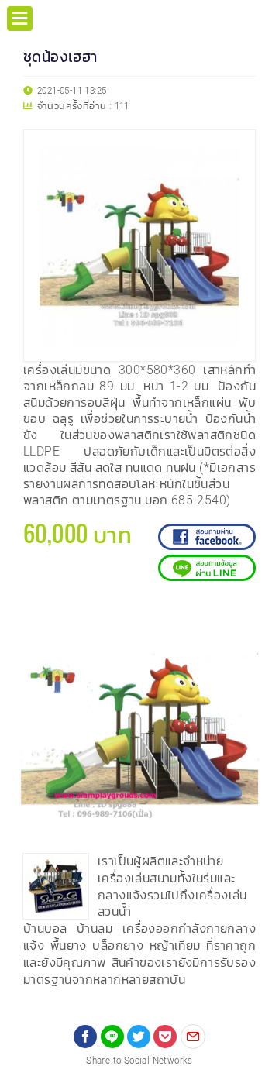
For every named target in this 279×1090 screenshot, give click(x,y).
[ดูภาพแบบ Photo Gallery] (241, 617)
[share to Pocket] (165, 1036)
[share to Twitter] (138, 1036)
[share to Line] (112, 1036)
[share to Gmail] (193, 1036)
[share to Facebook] (85, 1036)
